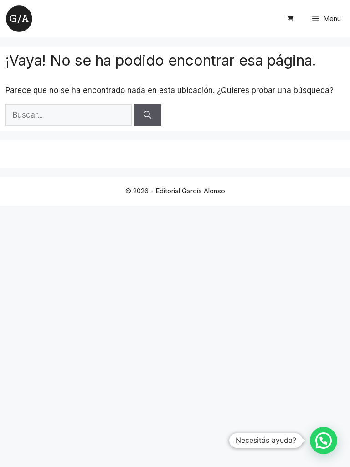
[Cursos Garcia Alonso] (19, 18)
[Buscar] (147, 115)
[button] (323, 440)
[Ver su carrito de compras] (290, 18)
